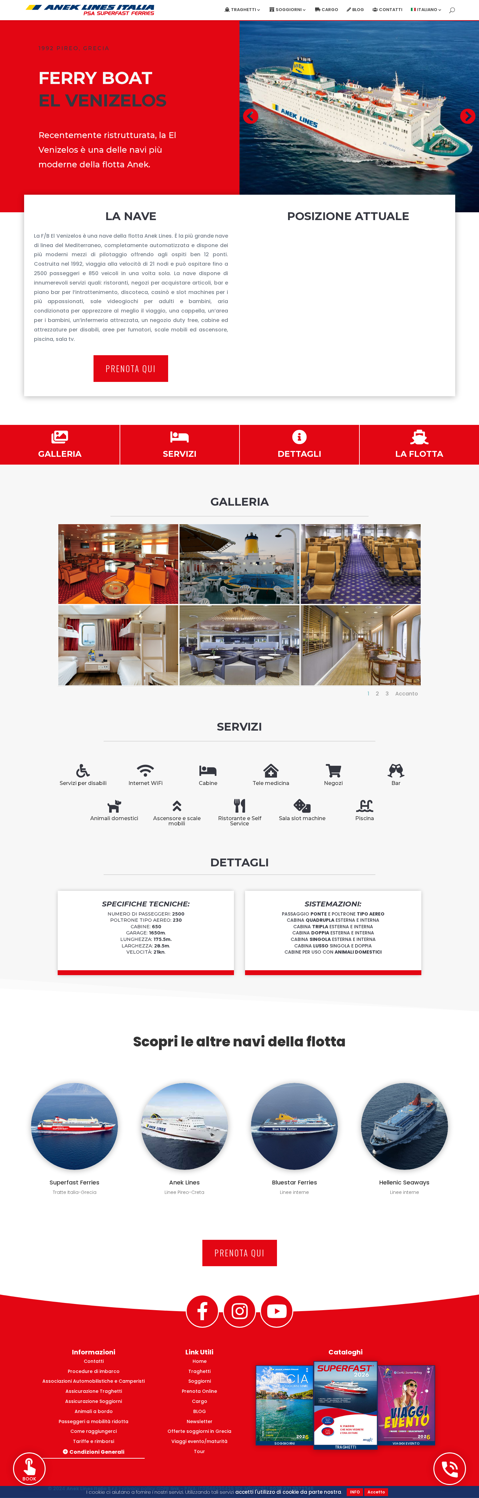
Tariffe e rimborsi (93, 1441)
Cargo (330, 10)
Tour (199, 1451)
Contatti (390, 10)
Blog (358, 10)
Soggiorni (199, 1381)
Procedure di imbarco (94, 1371)
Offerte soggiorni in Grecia (199, 1431)
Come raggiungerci (93, 1431)
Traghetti (199, 1371)
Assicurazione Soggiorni (93, 1401)
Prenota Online (199, 1391)
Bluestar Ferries (294, 1182)
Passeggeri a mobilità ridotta (93, 1421)
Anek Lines (184, 1182)
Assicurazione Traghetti (93, 1391)
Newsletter (199, 1421)
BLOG (199, 1411)
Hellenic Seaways (404, 1182)
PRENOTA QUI (131, 368)
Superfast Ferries (74, 1182)
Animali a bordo (94, 1411)
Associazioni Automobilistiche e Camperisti (93, 1381)
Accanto (406, 693)
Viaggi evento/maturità (199, 1441)
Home (200, 1361)
